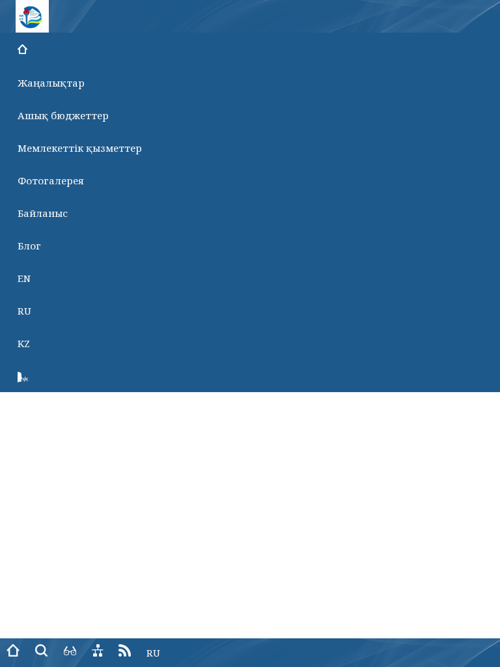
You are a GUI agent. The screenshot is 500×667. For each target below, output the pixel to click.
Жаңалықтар (51, 82)
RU (24, 310)
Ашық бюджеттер (63, 115)
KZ (24, 343)
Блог (29, 245)
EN (24, 278)
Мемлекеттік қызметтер (80, 147)
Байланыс (43, 213)
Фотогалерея (51, 180)
